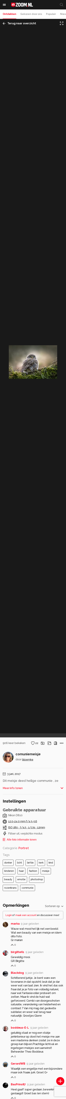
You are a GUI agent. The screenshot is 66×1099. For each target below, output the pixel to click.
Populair (51, 14)
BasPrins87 (18, 1084)
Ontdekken (9, 14)
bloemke (27, 759)
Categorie (16, 848)
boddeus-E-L (20, 1027)
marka (15, 923)
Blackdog (17, 972)
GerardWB (18, 1063)
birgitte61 (17, 952)
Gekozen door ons (31, 14)
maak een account (26, 915)
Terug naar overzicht (21, 23)
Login (9, 915)
